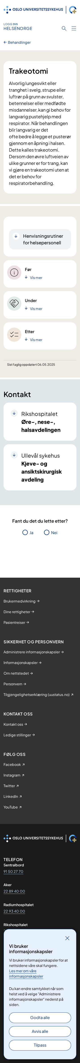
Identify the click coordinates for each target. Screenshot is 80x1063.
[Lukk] (67, 938)
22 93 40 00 (14, 911)
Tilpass (40, 1044)
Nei (54, 532)
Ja (31, 532)
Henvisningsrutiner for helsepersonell (43, 239)
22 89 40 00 (14, 891)
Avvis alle (40, 1031)
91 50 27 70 (13, 871)
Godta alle (40, 1017)
